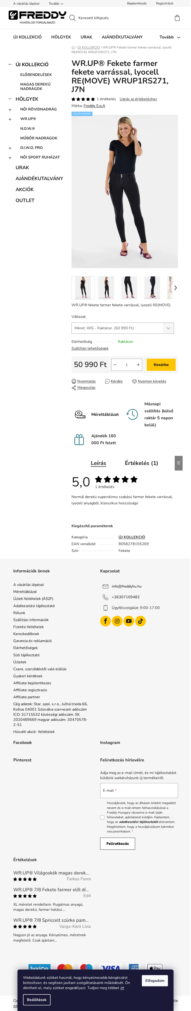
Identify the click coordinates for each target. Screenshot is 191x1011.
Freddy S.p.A (94, 105)
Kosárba (161, 364)
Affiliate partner (26, 697)
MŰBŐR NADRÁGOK (39, 138)
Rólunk (19, 613)
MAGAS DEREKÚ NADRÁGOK (35, 86)
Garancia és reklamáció (32, 640)
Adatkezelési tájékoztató (34, 606)
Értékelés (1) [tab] (141, 463)
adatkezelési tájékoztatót (138, 822)
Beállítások (37, 999)
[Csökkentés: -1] (115, 365)
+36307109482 (126, 597)
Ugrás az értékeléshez (138, 99)
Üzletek (19, 662)
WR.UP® (28, 118)
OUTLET (25, 200)
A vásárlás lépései (26, 3)
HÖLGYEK (27, 99)
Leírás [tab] (98, 463)
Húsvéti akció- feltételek (34, 731)
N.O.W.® (27, 128)
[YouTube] (128, 621)
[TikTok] (140, 621)
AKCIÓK (25, 189)
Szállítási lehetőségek (90, 348)
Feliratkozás (117, 843)
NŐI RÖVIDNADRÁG (38, 109)
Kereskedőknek (26, 633)
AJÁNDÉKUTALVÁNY (39, 178)
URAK (22, 167)
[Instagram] (117, 621)
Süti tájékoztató (26, 655)
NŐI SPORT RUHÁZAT (40, 157)
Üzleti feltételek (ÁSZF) (33, 598)
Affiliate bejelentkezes (32, 683)
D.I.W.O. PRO (31, 147)
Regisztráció (164, 3)
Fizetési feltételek (28, 626)
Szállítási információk (31, 619)
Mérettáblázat (25, 591)
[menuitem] (27, 37)
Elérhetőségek (25, 647)
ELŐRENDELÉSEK (36, 74)
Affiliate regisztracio (30, 690)
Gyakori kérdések (27, 676)
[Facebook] (105, 621)
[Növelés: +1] (138, 365)
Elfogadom (154, 980)
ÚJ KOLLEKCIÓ (32, 64)
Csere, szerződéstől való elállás (40, 669)
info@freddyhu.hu (127, 586)
